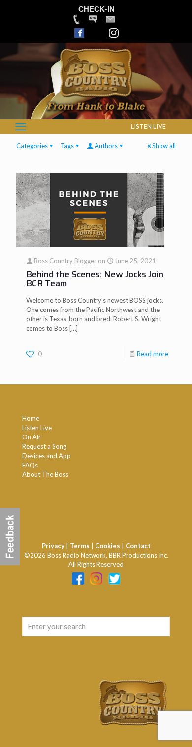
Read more (152, 354)
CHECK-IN (96, 9)
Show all (164, 146)
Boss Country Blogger (65, 261)
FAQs (30, 465)
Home (30, 418)
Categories (32, 146)
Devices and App (46, 456)
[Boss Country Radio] (96, 114)
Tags (67, 146)
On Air (31, 437)
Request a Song (44, 446)
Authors (106, 146)
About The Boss (45, 474)
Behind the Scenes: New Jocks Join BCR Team (94, 278)
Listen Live (37, 428)
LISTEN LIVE (148, 126)
